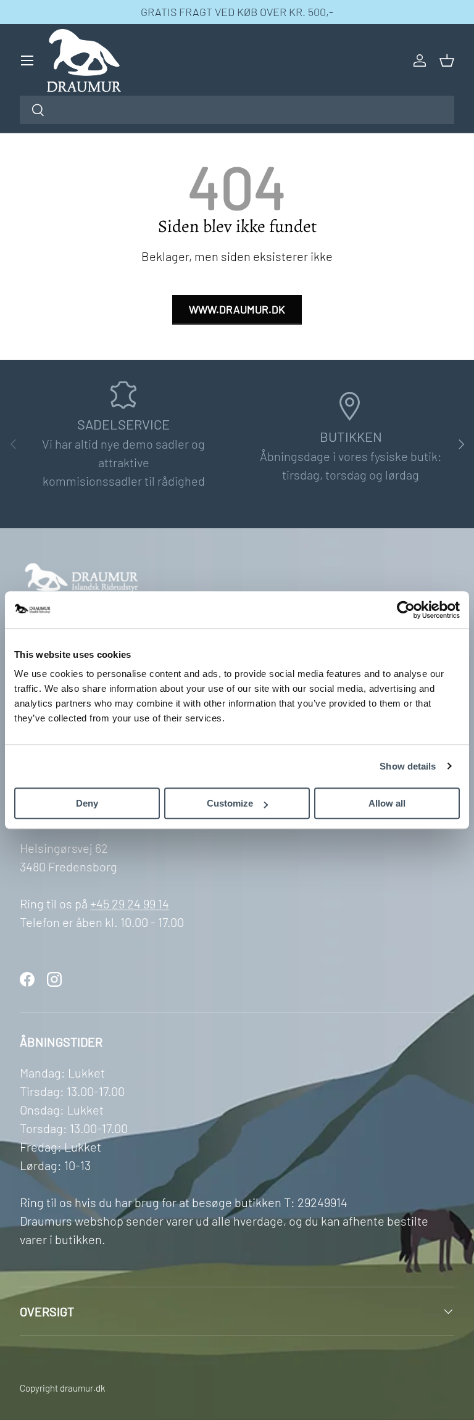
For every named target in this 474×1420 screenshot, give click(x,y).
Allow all (386, 803)
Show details (408, 766)
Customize (230, 803)
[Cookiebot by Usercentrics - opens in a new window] (406, 609)
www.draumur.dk (237, 309)
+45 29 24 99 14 (129, 903)
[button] (446, 60)
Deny (87, 803)
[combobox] (237, 110)
